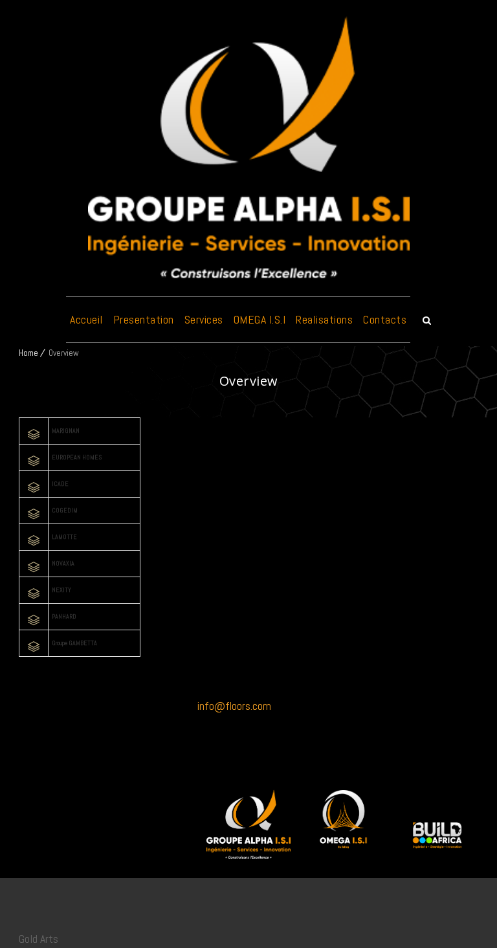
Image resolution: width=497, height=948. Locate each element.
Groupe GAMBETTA (74, 643)
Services (203, 319)
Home (28, 352)
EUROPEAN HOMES (77, 457)
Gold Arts (38, 938)
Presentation (143, 319)
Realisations (324, 319)
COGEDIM (65, 510)
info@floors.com (234, 706)
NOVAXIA (63, 563)
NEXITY (61, 590)
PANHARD (64, 616)
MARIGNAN (66, 430)
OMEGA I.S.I (260, 319)
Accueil (86, 319)
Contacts (384, 319)
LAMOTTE (64, 537)
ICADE (60, 484)
